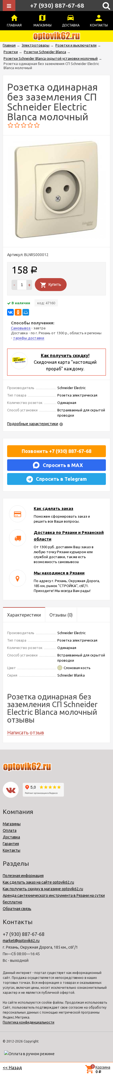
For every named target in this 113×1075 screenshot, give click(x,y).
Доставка (71, 25)
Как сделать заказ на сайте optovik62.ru (38, 882)
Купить (55, 284)
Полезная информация (23, 875)
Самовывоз (20, 328)
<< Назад (12, 1067)
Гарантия (11, 843)
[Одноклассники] (18, 312)
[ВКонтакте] (10, 312)
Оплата (9, 830)
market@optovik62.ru (21, 940)
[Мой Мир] (25, 312)
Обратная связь (17, 908)
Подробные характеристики (32, 424)
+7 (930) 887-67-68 (57, 5)
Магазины (42, 25)
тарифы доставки (28, 338)
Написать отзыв (25, 732)
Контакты (99, 25)
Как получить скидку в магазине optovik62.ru (43, 889)
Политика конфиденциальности (28, 1022)
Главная (14, 25)
